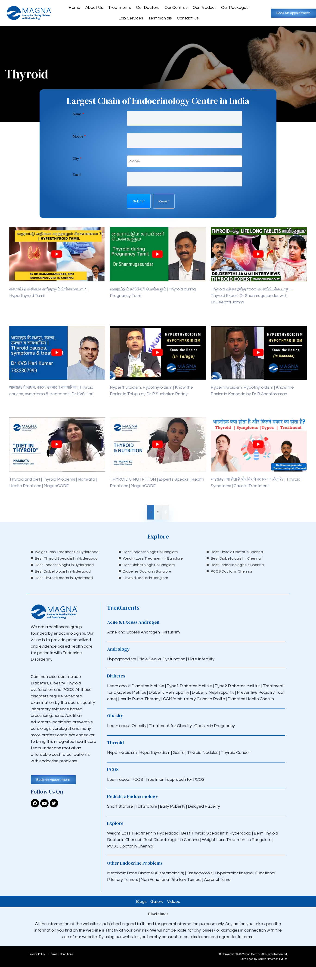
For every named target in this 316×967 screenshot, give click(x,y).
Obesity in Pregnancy (214, 726)
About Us (94, 7)
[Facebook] (35, 803)
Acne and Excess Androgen (133, 632)
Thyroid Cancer (235, 752)
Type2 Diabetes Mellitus (237, 686)
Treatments (119, 7)
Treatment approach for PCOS (175, 779)
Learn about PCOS (125, 779)
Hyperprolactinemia (234, 873)
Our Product (204, 7)
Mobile (79, 136)
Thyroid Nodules (202, 752)
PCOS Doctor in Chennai (130, 846)
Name (78, 114)
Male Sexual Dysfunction (162, 659)
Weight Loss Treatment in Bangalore (237, 840)
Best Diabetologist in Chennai (171, 840)
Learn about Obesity (126, 726)
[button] (139, 201)
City (77, 159)
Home (74, 7)
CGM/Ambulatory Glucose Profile (194, 699)
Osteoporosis (200, 873)
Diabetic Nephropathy (213, 692)
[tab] (150, 512)
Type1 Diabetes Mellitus (189, 686)
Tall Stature (146, 806)
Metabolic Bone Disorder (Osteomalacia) (145, 873)
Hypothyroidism (122, 752)
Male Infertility (201, 659)
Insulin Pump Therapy (140, 699)
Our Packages (234, 7)
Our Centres (176, 7)
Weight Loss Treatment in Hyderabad (143, 833)
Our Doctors (147, 7)
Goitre (179, 752)
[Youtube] (44, 803)
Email (77, 175)
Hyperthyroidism (155, 752)
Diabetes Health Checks (251, 699)
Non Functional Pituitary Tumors (171, 879)
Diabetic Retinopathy (169, 692)
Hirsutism (171, 632)
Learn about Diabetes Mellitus (135, 686)
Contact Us (188, 18)
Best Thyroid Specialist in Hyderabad (216, 833)
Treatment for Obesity (170, 726)
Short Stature (120, 806)
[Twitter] (54, 803)
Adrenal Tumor (218, 879)
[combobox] (184, 161)
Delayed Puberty (204, 806)
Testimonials (160, 18)
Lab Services (130, 18)
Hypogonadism (122, 659)
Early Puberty (172, 806)
